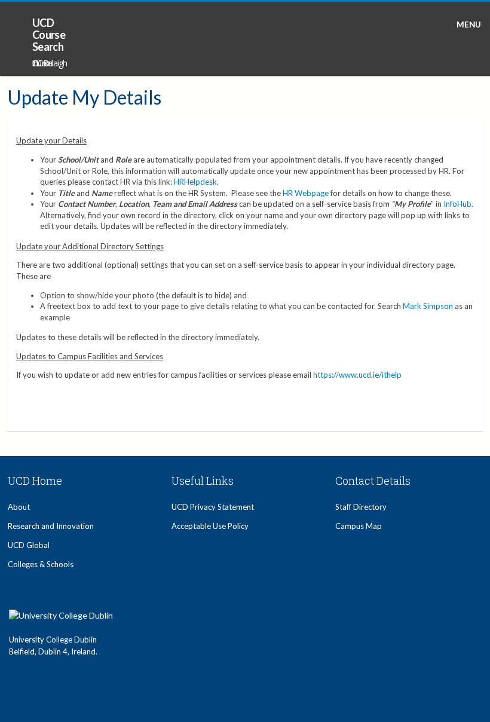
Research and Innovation (51, 526)
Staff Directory (361, 507)
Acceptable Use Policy (210, 526)
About (19, 507)
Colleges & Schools (41, 564)
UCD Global (29, 545)
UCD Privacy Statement (213, 507)
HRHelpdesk (195, 181)
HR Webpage (306, 193)
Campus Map (358, 526)
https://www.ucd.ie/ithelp (357, 375)
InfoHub (457, 204)
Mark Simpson (428, 306)
